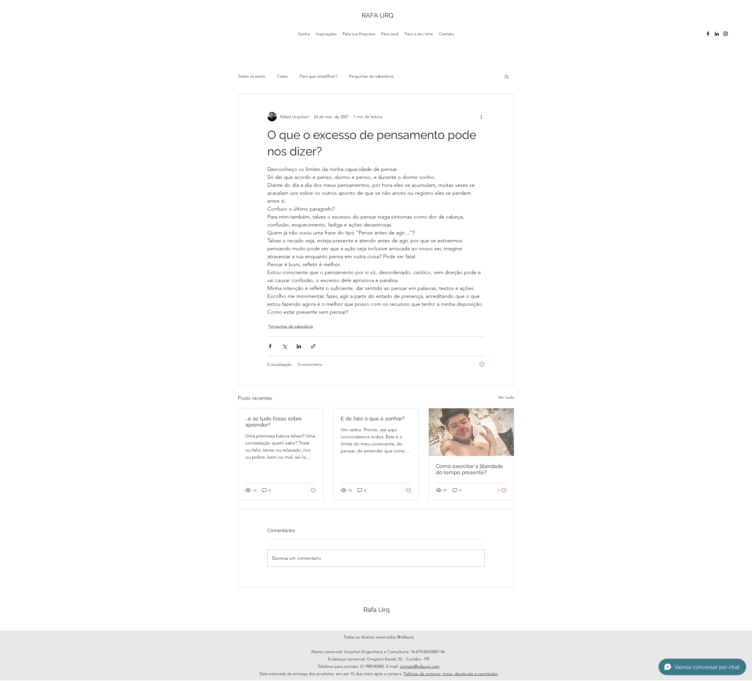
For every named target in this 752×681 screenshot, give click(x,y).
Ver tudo (506, 397)
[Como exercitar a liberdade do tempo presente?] (471, 432)
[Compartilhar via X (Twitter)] (284, 346)
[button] (506, 76)
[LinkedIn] (717, 34)
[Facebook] (708, 34)
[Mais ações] (481, 116)
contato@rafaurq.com (419, 666)
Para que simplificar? (318, 76)
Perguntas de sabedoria (371, 76)
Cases (282, 76)
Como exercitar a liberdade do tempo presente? (469, 469)
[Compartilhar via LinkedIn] (299, 346)
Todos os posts (251, 76)
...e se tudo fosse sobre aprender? (273, 421)
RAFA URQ (377, 15)
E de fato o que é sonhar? (373, 418)
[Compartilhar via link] (313, 346)
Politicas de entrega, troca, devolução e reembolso (451, 673)
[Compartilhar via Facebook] (270, 346)
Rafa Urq (376, 609)
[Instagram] (725, 34)
